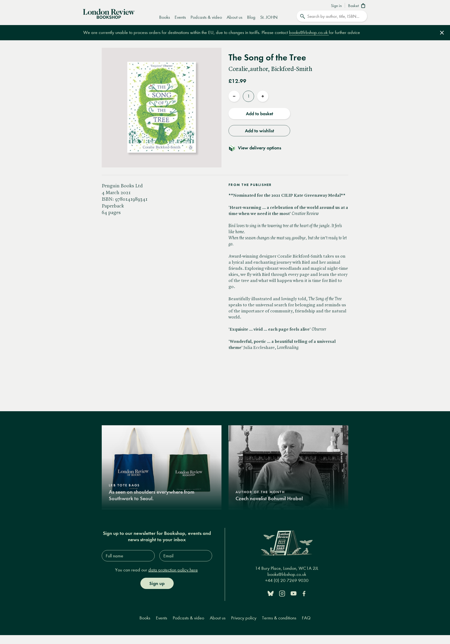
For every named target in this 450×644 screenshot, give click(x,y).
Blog (251, 17)
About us (234, 17)
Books (164, 17)
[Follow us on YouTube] (293, 593)
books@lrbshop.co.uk (309, 32)
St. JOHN (269, 17)
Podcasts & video (206, 17)
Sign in (336, 6)
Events (180, 17)
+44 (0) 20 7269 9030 (286, 580)
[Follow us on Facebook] (304, 593)
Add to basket (259, 113)
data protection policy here (173, 570)
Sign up (157, 583)
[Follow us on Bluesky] (271, 593)
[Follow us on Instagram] (282, 593)
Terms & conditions (279, 618)
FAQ (306, 618)
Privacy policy (243, 618)
